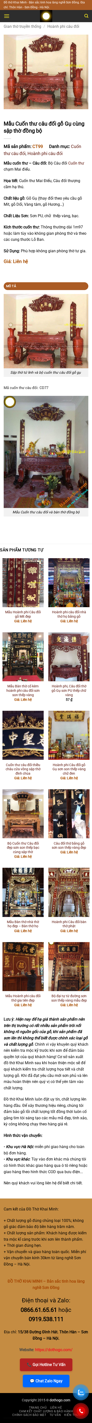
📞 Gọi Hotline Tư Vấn (46, 1364)
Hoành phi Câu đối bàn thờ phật (69, 924)
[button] (7, 16)
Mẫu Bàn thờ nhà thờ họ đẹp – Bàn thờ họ (23, 924)
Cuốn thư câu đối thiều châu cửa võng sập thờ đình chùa (23, 769)
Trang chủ (38, 1407)
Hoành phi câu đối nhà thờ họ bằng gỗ (69, 614)
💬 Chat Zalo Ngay (46, 1381)
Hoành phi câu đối (63, 26)
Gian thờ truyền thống (22, 26)
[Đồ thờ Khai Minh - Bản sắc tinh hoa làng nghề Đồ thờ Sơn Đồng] (46, 16)
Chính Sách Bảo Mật (29, 1415)
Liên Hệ (56, 1407)
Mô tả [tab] (11, 286)
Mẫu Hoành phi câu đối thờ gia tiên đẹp (22, 998)
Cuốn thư (76, 163)
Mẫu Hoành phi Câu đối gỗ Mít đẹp (23, 614)
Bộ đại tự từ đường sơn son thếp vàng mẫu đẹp (69, 998)
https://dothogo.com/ (54, 1349)
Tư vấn (55, 1415)
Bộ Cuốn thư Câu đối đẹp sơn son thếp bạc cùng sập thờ (23, 847)
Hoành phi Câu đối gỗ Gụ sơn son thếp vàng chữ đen (69, 769)
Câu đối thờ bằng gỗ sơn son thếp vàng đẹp (69, 845)
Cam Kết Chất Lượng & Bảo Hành (46, 1411)
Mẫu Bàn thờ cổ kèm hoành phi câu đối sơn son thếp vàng (23, 690)
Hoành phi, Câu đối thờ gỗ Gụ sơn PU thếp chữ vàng (69, 690)
